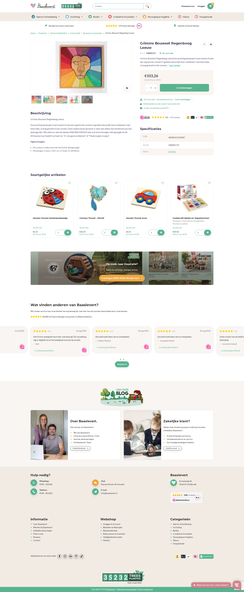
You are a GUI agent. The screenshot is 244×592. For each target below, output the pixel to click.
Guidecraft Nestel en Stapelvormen (191, 218)
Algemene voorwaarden (126, 589)
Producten (43, 33)
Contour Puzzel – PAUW (91, 218)
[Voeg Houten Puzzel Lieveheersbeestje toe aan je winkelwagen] (67, 232)
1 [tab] (120, 359)
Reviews (121, 364)
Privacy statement (145, 589)
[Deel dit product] (210, 44)
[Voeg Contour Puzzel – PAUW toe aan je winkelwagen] (114, 232)
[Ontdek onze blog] (122, 397)
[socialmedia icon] (59, 556)
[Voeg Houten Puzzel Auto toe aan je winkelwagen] (161, 232)
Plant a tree (38, 534)
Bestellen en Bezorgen (112, 527)
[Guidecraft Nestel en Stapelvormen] (191, 198)
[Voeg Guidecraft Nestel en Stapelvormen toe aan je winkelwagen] (207, 232)
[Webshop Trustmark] (22, 347)
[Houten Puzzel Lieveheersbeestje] (52, 198)
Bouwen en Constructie (92, 33)
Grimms (172, 151)
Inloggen (201, 6)
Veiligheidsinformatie (112, 537)
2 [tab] (123, 359)
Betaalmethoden (110, 530)
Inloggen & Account (111, 524)
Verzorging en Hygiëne (158, 16)
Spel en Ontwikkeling (46, 16)
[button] (123, 25)
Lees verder (174, 65)
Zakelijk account (171, 448)
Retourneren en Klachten (114, 534)
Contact (36, 540)
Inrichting (75, 16)
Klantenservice (188, 6)
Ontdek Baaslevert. (79, 448)
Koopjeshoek (206, 16)
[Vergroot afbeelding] (127, 88)
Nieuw (186, 16)
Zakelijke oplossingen (42, 530)
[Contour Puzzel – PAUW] (98, 198)
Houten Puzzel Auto (136, 218)
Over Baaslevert (40, 524)
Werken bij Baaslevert (42, 527)
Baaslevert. (111, 589)
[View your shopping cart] (210, 6)
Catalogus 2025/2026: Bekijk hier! (121, 278)
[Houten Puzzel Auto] (145, 198)
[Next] (217, 341)
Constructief (75, 33)
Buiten (96, 16)
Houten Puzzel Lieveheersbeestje (50, 218)
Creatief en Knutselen (123, 16)
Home (32, 33)
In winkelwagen (184, 87)
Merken (106, 540)
